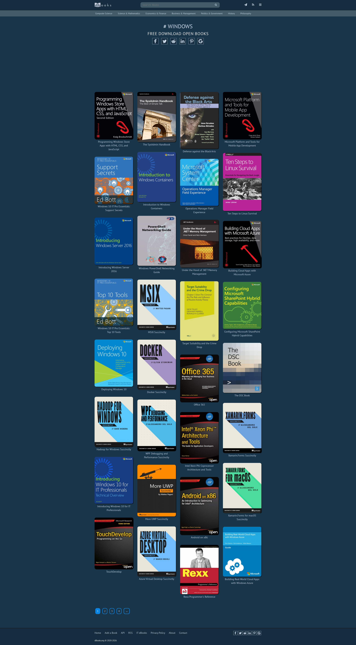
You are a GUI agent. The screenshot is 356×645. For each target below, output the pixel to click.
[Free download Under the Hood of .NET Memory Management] (199, 243)
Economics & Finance (156, 13)
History (231, 13)
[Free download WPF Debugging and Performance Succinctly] (156, 425)
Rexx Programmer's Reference (199, 596)
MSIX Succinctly (156, 332)
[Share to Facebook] (155, 43)
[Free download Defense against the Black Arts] (199, 120)
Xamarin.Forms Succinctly (242, 455)
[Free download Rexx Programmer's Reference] (199, 569)
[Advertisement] (178, 68)
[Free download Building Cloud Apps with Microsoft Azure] (242, 244)
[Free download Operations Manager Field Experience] (199, 182)
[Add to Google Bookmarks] (200, 43)
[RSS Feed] (253, 5)
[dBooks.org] (103, 6)
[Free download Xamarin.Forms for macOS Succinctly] (242, 488)
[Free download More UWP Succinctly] (156, 490)
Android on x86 (199, 537)
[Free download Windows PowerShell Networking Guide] (156, 241)
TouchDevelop (114, 571)
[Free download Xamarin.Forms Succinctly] (242, 428)
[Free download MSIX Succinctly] (156, 305)
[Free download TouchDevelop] (114, 543)
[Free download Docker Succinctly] (156, 365)
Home (98, 632)
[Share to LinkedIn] (182, 43)
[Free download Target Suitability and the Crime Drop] (199, 311)
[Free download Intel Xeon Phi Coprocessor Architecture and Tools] (199, 437)
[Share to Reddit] (173, 43)
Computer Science (103, 13)
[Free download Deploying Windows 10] (114, 363)
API (123, 632)
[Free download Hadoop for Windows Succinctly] (114, 422)
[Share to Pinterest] (191, 43)
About (172, 632)
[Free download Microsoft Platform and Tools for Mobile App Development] (242, 115)
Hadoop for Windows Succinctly (114, 449)
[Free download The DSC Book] (242, 368)
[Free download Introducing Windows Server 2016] (114, 241)
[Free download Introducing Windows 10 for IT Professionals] (114, 480)
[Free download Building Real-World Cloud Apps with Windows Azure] (242, 552)
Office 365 (199, 404)
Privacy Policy (158, 632)
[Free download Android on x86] (199, 506)
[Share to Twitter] (164, 43)
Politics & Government (211, 13)
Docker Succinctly (156, 392)
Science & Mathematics (129, 13)
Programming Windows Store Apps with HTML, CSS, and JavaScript (114, 145)
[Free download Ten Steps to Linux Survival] (242, 182)
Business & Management (184, 13)
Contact (183, 632)
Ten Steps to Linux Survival (242, 213)
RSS (130, 632)
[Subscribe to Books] (245, 5)
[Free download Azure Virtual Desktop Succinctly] (156, 551)
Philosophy (245, 13)
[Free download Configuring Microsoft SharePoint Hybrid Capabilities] (242, 305)
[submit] (216, 5)
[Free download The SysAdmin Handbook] (156, 117)
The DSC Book (242, 395)
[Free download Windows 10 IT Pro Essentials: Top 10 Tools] (114, 302)
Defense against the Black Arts (199, 151)
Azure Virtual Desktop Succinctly (156, 578)
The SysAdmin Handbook (156, 144)
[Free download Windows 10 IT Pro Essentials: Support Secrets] (114, 180)
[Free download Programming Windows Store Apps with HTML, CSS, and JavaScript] (114, 115)
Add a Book (111, 632)
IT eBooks (141, 632)
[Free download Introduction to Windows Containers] (156, 177)
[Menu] (260, 5)
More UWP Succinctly (156, 519)
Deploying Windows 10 (113, 389)
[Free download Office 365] (199, 378)
